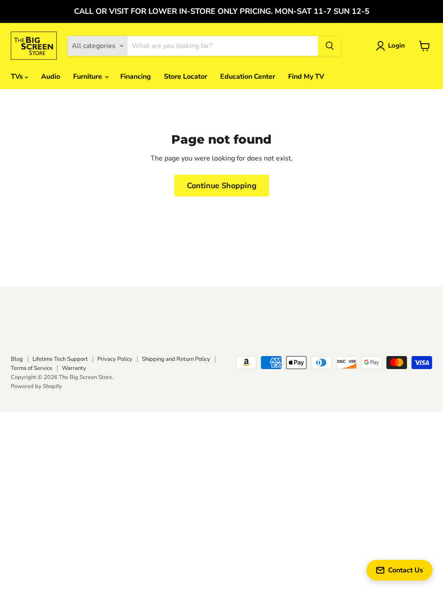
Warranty (74, 368)
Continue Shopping (222, 185)
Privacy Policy (114, 359)
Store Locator (185, 76)
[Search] (329, 46)
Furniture (88, 76)
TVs (18, 76)
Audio (50, 76)
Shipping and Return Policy (176, 359)
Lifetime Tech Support (60, 359)
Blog (17, 359)
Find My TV (306, 76)
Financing (135, 76)
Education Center (247, 76)
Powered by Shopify (36, 386)
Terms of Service (31, 368)
